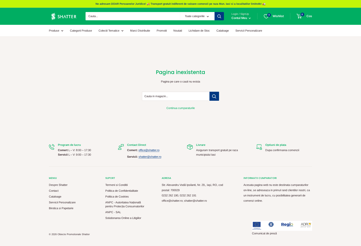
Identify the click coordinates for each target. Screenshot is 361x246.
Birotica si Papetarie (61, 208)
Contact (53, 190)
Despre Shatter (58, 184)
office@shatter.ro (149, 150)
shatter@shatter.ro (150, 156)
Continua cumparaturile (180, 108)
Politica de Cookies (117, 196)
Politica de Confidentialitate (121, 190)
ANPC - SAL (113, 212)
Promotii (162, 30)
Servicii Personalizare (248, 30)
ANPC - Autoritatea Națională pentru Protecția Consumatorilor (124, 204)
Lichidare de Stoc (199, 30)
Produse (54, 30)
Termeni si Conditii (116, 184)
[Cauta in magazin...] (214, 96)
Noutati (177, 30)
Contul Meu (239, 18)
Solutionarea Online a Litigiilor (123, 218)
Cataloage (222, 30)
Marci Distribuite (140, 30)
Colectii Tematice (109, 30)
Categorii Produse (81, 30)
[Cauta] (219, 16)
